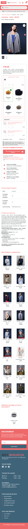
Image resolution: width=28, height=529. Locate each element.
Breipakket (5, 158)
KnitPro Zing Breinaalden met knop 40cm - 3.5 (15, 123)
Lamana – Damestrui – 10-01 (20, 395)
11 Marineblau (19, 98)
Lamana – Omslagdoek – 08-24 (20, 285)
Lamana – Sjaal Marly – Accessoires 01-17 (7, 376)
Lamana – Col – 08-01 (7, 358)
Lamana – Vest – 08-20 (20, 303)
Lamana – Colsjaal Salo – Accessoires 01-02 (20, 376)
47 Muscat (19, 112)
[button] (24, 25)
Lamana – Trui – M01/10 (7, 267)
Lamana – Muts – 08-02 (20, 340)
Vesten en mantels (19, 158)
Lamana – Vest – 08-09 (20, 322)
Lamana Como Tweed (13, 77)
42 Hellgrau (8, 112)
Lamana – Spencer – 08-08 (7, 340)
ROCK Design (21, 524)
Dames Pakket (11, 158)
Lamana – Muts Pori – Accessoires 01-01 (7, 395)
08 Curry (8, 97)
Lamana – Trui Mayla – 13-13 (7, 285)
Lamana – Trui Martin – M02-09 (20, 267)
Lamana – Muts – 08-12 (7, 322)
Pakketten (11, 157)
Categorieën (16, 157)
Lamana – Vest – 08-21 (7, 303)
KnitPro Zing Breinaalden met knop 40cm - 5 (15, 131)
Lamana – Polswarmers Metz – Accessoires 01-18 (21, 358)
